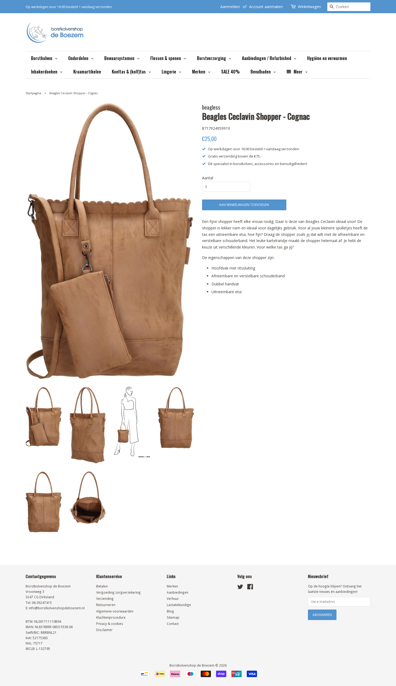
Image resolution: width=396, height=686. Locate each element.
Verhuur (173, 598)
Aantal (207, 177)
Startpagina (33, 93)
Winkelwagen (309, 6)
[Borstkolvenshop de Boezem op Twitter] (240, 588)
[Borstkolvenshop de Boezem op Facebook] (250, 588)
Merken (172, 586)
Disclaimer (104, 630)
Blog (170, 611)
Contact (173, 623)
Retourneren (105, 605)
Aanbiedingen (177, 592)
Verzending (105, 598)
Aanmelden (230, 6)
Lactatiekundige (179, 605)
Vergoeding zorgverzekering (118, 592)
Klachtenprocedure (111, 617)
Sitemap (173, 617)
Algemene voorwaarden (114, 611)
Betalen (102, 586)
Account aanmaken (266, 6)
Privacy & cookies (109, 623)
